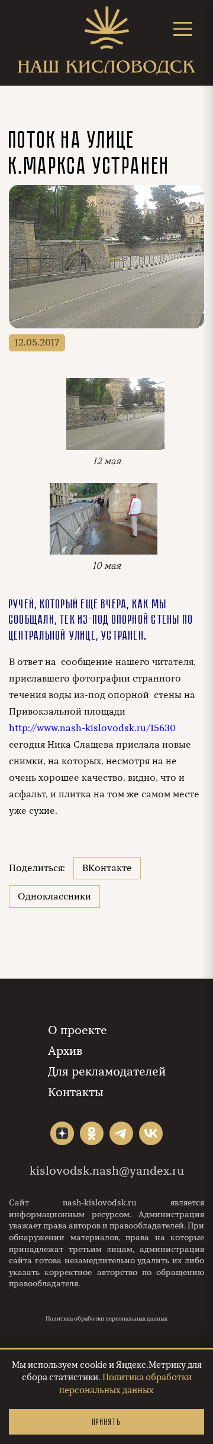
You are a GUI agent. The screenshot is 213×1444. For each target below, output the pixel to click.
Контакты (76, 1092)
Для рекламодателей (107, 1071)
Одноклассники (54, 896)
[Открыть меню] (183, 29)
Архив (65, 1051)
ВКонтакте (107, 868)
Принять (106, 1421)
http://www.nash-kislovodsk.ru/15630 (92, 728)
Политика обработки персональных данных (106, 1318)
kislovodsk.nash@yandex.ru (107, 1170)
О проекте (77, 1030)
